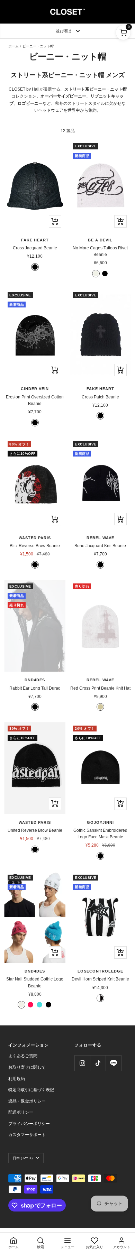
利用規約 (16, 1078)
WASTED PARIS (35, 538)
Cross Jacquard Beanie (35, 248)
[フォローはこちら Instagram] (82, 1063)
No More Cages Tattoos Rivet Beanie (100, 251)
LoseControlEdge (100, 971)
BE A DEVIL (100, 240)
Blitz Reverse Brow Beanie (35, 545)
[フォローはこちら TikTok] (98, 1063)
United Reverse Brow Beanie (35, 830)
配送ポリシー (20, 1112)
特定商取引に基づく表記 (31, 1089)
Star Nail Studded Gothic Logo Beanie (34, 982)
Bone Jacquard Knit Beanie (100, 545)
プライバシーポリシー (29, 1123)
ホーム (13, 46)
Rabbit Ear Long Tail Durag (35, 688)
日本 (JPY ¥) (23, 1158)
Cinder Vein (35, 389)
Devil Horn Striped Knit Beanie (100, 979)
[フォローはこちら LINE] (113, 1063)
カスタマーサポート (27, 1134)
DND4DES (35, 680)
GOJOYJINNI (100, 822)
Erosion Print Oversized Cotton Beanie (35, 400)
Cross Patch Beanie (100, 397)
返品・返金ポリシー (27, 1101)
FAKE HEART (35, 240)
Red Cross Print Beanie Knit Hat (100, 688)
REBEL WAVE (100, 538)
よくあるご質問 (22, 1055)
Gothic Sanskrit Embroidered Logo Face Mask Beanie (100, 833)
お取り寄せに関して (27, 1067)
